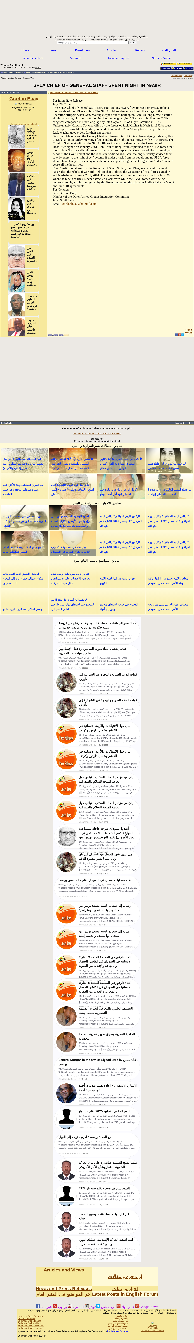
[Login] (177, 70)
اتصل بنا (86, 40)
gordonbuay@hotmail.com (79, 203)
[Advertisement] (97, 16)
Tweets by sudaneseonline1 (24, 124)
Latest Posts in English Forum (125, 1294)
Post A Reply (6, 423)
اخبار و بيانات (95, 36)
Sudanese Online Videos (29, 1323)
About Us (152, 1326)
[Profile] (188, 70)
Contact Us (152, 1328)
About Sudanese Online (152, 1330)
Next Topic (188, 76)
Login (19, 65)
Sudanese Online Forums (30, 1328)
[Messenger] (165, 70)
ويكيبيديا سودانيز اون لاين (117, 1326)
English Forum (117, 40)
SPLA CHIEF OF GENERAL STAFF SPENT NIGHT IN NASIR (74, 93)
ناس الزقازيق (132, 40)
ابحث (85, 36)
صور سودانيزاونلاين (120, 1321)
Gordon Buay (23, 98)
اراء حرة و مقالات (139, 36)
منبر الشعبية (124, 36)
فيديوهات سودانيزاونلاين (118, 1323)
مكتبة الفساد (74, 36)
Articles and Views (100, 40)
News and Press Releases (68, 40)
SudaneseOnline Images (29, 1321)
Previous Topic (176, 76)
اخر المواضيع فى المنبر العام (64, 1294)
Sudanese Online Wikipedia (31, 1326)
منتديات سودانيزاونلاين (56, 36)
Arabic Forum (189, 331)
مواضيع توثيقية (109, 36)
